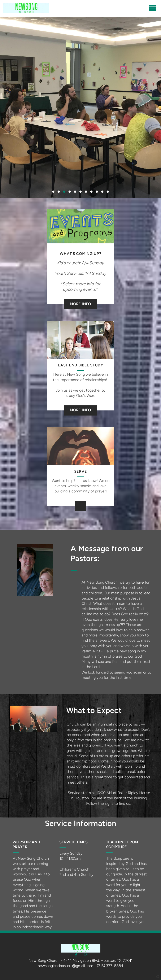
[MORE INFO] (80, 298)
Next (147, 62)
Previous (13, 62)
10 (102, 193)
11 (108, 193)
